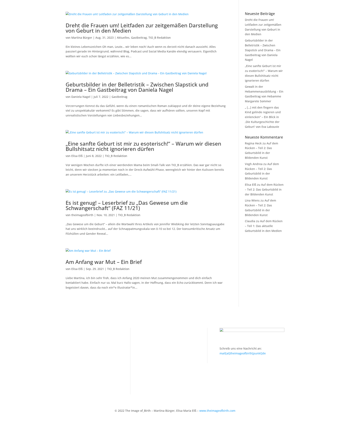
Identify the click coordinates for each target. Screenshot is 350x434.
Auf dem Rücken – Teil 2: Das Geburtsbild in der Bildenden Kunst (264, 189)
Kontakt (148, 336)
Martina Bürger (81, 37)
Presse (70, 367)
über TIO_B (73, 379)
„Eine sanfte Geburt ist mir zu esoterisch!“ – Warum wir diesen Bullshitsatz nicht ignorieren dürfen (143, 146)
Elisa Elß (77, 156)
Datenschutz (151, 348)
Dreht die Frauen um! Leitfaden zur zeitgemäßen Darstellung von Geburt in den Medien (142, 28)
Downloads (73, 373)
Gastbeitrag (139, 37)
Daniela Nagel (80, 97)
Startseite (72, 336)
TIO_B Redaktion (159, 37)
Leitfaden (72, 342)
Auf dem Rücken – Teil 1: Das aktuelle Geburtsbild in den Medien (264, 226)
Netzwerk (72, 348)
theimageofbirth (82, 215)
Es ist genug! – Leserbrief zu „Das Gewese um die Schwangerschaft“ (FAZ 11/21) (127, 205)
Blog (68, 354)
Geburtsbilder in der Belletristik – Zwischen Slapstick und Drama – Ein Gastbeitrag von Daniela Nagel (137, 87)
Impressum (150, 342)
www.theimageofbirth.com (217, 411)
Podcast (71, 361)
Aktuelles (123, 37)
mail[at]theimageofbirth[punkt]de (243, 353)
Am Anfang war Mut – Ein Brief (104, 262)
